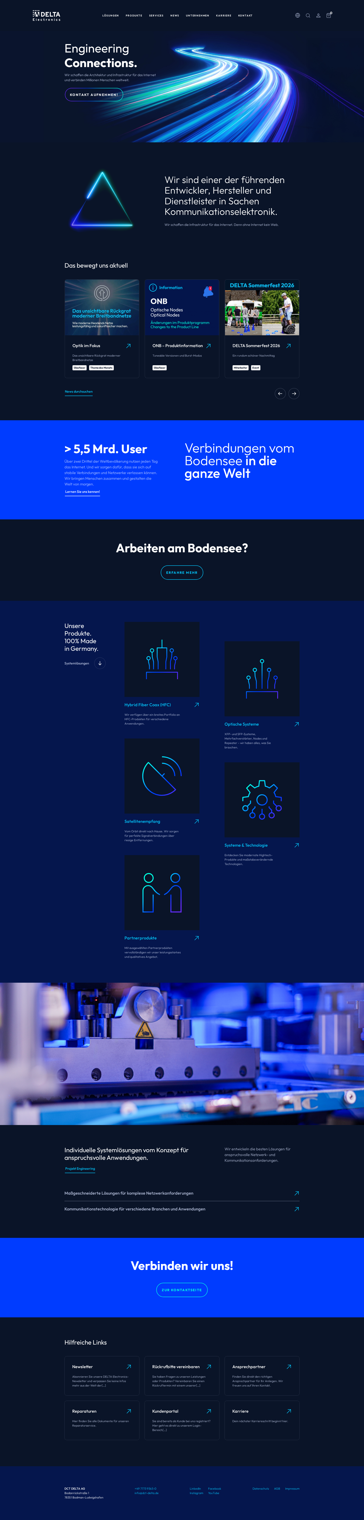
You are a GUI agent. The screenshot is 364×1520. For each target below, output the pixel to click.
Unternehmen (197, 15)
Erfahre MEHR (182, 572)
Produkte (134, 15)
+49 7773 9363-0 (145, 1488)
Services (156, 15)
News (174, 15)
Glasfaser (79, 367)
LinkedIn (195, 1488)
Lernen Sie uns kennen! (82, 491)
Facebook (214, 1488)
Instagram (196, 1493)
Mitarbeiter (240, 367)
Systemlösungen (76, 663)
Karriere (223, 15)
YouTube (213, 1493)
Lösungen (110, 15)
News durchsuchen (79, 391)
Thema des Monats (101, 367)
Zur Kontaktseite (182, 1290)
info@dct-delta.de (147, 1493)
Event (255, 367)
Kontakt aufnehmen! (94, 95)
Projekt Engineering (80, 1168)
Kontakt (245, 15)
